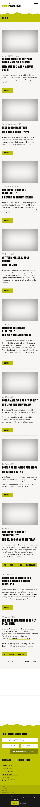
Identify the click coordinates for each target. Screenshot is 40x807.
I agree (15, 803)
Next (35, 661)
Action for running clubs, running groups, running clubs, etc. (17, 581)
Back (27, 661)
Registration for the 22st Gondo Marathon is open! (17, 60)
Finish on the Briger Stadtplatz (13, 329)
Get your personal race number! (15, 259)
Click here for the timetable (19, 638)
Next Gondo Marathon (14, 128)
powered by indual (8, 792)
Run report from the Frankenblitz (14, 191)
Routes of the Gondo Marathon (19, 467)
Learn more (23, 803)
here (4, 212)
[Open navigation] (36, 4)
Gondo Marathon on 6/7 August (20, 400)
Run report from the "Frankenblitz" (14, 533)
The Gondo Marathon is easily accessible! (19, 622)
